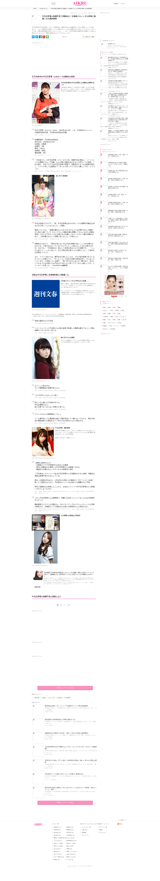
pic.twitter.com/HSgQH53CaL (84, 314)
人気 (117, 316)
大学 (114, 313)
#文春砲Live (61, 314)
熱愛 (104, 319)
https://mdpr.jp (38, 125)
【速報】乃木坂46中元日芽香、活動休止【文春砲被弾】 (52, 390)
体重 (109, 313)
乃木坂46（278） (74, 13)
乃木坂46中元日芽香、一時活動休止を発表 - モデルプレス (52, 239)
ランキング (123, 316)
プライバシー (102, 832)
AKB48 (117, 310)
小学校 (119, 323)
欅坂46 (105, 326)
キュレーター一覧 (86, 827)
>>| (69, 605)
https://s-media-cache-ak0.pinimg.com (44, 458)
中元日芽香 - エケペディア (44, 135)
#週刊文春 (68, 314)
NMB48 (123, 326)
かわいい (105, 310)
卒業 (104, 323)
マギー (46, 795)
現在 (114, 307)
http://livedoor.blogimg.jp (41, 565)
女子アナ (105, 329)
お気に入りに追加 (89, 36)
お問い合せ (84, 829)
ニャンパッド (48, 779)
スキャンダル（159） (83, 13)
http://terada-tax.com (40, 381)
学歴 (114, 319)
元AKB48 (112, 329)
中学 (109, 319)
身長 (104, 313)
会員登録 (116, 3)
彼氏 (104, 307)
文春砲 (43, 697)
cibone (46, 738)
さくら (46, 725)
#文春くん (74, 314)
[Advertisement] (49, 57)
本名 (111, 326)
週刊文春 (37, 697)
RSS (121, 824)
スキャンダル (51, 697)
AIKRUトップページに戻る (65, 688)
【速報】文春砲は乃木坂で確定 (46, 323)
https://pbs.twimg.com (40, 309)
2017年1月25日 (60, 316)
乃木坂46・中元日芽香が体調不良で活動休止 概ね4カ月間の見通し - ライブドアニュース (60, 171)
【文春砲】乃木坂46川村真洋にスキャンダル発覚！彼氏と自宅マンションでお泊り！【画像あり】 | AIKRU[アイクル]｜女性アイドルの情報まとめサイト (69, 574)
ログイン (123, 3)
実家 (119, 319)
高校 (119, 307)
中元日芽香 (67, 697)
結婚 (109, 307)
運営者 (100, 829)
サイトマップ (85, 835)
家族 (112, 316)
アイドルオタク (111, 91)
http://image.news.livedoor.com (43, 218)
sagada (46, 711)
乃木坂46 (59, 697)
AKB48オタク (111, 103)
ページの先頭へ (121, 820)
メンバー (116, 326)
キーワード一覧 (103, 827)
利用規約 (84, 832)
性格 (119, 313)
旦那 (123, 310)
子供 (111, 310)
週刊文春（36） (92, 13)
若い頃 (124, 319)
